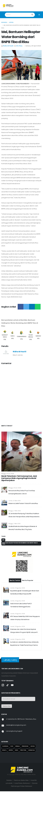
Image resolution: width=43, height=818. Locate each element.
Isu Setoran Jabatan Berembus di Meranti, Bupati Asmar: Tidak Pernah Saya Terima (24, 643)
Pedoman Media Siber (21, 780)
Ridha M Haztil (8, 46)
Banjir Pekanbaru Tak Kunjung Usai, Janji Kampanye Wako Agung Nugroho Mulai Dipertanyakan (19, 478)
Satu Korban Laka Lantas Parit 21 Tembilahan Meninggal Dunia (20, 605)
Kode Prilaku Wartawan (22, 783)
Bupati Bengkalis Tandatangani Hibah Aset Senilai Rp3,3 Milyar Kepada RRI (24, 592)
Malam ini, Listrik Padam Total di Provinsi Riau (23, 503)
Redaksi (9, 780)
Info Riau (19, 46)
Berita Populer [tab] (27, 580)
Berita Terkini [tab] (15, 580)
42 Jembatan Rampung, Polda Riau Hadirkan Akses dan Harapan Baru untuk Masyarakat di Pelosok (23, 515)
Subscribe (7, 706)
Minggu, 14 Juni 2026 (7, 474)
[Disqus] (21, 395)
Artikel (11, 22)
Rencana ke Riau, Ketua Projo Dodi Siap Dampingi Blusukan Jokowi (21, 492)
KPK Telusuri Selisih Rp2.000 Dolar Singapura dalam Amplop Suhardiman (25, 618)
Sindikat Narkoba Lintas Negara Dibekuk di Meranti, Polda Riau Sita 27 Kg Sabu (22, 527)
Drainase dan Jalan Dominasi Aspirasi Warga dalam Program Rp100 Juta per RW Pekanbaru (24, 631)
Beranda (4, 22)
